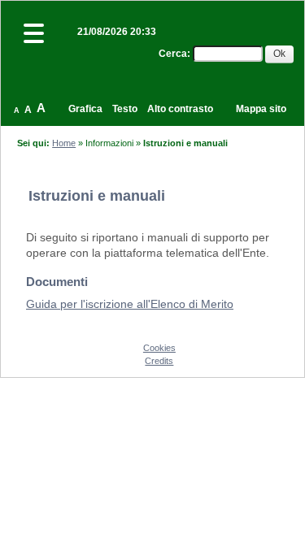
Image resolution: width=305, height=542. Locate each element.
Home (64, 143)
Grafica (85, 109)
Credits (159, 361)
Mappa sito (261, 109)
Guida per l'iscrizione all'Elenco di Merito (129, 303)
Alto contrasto (180, 109)
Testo (124, 109)
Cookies (159, 348)
